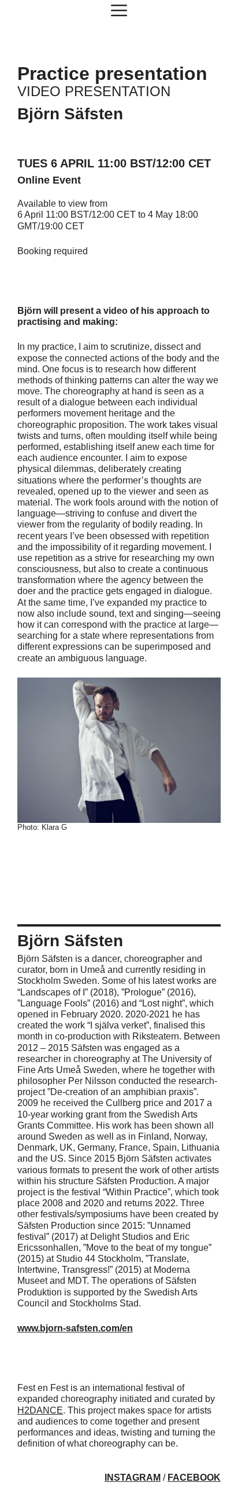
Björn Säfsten (70, 114)
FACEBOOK (194, 1477)
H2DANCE (40, 1410)
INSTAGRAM (133, 1477)
